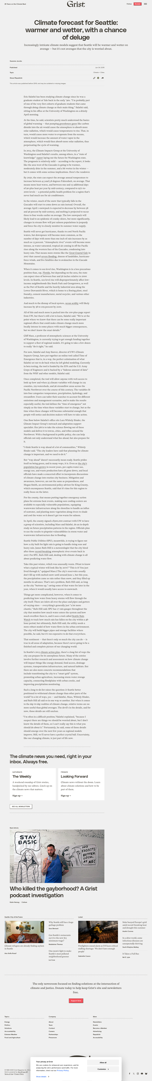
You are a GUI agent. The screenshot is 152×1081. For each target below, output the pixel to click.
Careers (52, 1031)
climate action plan (50, 652)
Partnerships (53, 1034)
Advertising (97, 1031)
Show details (41, 1077)
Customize (102, 1069)
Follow (129, 4)
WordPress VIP (23, 1072)
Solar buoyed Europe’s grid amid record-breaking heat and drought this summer (135, 925)
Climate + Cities (98, 72)
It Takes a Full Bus (131, 954)
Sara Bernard (53, 928)
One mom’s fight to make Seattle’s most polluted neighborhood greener (60, 954)
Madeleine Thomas (56, 944)
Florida (46, 272)
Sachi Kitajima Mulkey (131, 947)
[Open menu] (145, 4)
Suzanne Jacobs (16, 61)
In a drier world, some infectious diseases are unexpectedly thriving (133, 941)
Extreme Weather (11, 1034)
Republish (96, 1034)
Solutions (8, 1028)
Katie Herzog (14, 902)
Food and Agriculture (12, 1037)
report (39, 158)
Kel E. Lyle (126, 957)
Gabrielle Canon (84, 956)
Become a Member (100, 1028)
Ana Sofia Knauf (10, 953)
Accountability (10, 1031)
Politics (7, 1025)
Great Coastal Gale (78, 253)
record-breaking (43, 551)
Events (95, 1025)
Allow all (103, 1063)
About (51, 1022)
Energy (7, 1022)
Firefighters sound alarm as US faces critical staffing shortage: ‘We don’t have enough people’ (98, 949)
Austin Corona (128, 931)
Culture (24, 902)
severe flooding (49, 256)
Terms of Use (9, 1074)
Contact (52, 1028)
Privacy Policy (19, 1074)
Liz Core (52, 960)
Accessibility (98, 1037)
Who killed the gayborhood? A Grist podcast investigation (53, 891)
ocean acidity (72, 303)
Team (51, 1025)
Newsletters (97, 1022)
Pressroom (53, 1037)
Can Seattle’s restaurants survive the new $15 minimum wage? (60, 938)
